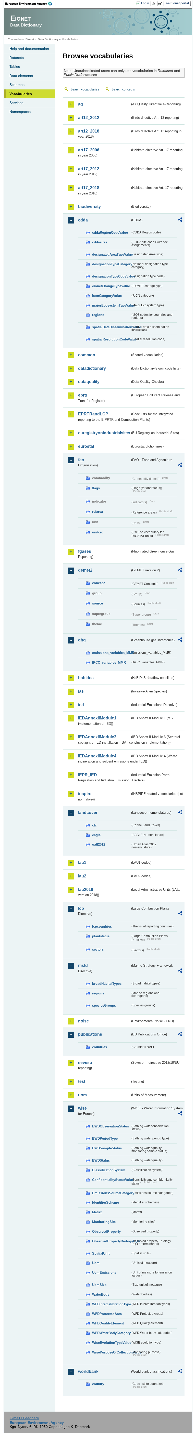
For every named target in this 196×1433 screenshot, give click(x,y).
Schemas (16, 85)
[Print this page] (154, 3)
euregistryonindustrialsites (104, 433)
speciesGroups (104, 1005)
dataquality (89, 381)
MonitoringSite (104, 1222)
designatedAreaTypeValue (111, 254)
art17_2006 (88, 150)
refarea (97, 512)
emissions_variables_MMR (111, 653)
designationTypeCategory (111, 264)
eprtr (82, 395)
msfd (83, 965)
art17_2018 (88, 188)
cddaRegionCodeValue (110, 232)
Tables (14, 66)
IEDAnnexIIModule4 (97, 756)
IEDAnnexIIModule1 (97, 718)
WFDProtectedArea (107, 1314)
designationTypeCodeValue (111, 276)
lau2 (82, 876)
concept (98, 583)
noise (83, 1021)
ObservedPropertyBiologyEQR (111, 1241)
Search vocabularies (84, 89)
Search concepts (123, 89)
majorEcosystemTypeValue (111, 305)
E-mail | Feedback (24, 1418)
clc (94, 825)
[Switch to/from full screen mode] (161, 3)
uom (82, 1095)
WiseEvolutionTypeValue (111, 1343)
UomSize (99, 1285)
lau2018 (85, 889)
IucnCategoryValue (107, 296)
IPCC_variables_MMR (109, 662)
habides (86, 678)
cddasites (99, 242)
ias (81, 691)
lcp (81, 908)
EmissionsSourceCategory (111, 1193)
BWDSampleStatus (107, 1148)
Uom (96, 1263)
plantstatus (100, 936)
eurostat (86, 446)
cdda (83, 220)
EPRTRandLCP (93, 414)
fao (81, 460)
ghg (82, 640)
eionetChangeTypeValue (111, 286)
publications (90, 1034)
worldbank (88, 1371)
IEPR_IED (87, 775)
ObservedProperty (106, 1231)
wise (82, 1108)
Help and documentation (29, 49)
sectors (98, 949)
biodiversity (89, 206)
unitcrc (97, 532)
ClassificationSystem (108, 1170)
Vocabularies (20, 94)
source (97, 603)
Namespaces (20, 112)
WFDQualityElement (108, 1323)
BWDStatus (101, 1160)
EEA (30, 3)
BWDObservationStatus (110, 1126)
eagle (96, 835)
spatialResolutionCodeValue (111, 339)
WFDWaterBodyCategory (111, 1333)
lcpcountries (102, 926)
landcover (87, 812)
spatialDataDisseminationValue (111, 327)
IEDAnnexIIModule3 (97, 737)
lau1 (82, 862)
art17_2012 (88, 169)
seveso (85, 1062)
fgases (84, 551)
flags (96, 488)
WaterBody (100, 1294)
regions (98, 315)
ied (81, 705)
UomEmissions (104, 1272)
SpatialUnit (100, 1253)
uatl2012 (98, 844)
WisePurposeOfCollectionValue (111, 1352)
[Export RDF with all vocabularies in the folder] (180, 220)
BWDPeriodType (105, 1138)
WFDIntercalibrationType (111, 1304)
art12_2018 (88, 131)
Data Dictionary (48, 39)
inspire (84, 794)
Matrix (97, 1212)
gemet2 (85, 570)
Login (145, 3)
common (86, 355)
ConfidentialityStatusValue (111, 1180)
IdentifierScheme (105, 1202)
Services (16, 103)
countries (99, 1047)
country (98, 1384)
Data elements (21, 76)
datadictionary (92, 368)
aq (80, 104)
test (81, 1081)
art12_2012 (88, 117)
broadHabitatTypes (106, 983)
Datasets (16, 58)
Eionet (30, 39)
